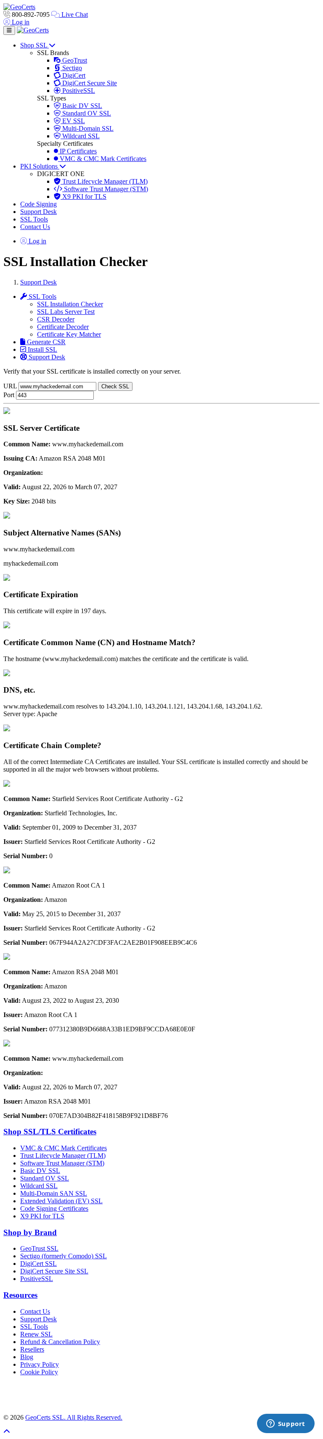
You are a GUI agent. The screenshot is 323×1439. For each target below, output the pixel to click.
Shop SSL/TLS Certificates (49, 1131)
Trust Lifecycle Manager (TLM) (104, 181)
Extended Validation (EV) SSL (61, 1200)
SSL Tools (34, 219)
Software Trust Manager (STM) (105, 188)
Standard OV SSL (86, 113)
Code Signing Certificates (54, 1208)
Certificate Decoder (63, 326)
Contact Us (35, 226)
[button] (161, 1395)
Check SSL (115, 386)
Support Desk (38, 211)
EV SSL (73, 120)
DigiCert (73, 75)
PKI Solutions (39, 166)
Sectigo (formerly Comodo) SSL (63, 1256)
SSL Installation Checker (70, 304)
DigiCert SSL (38, 1263)
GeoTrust (74, 60)
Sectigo (71, 67)
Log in (19, 22)
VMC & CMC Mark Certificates (102, 158)
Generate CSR (45, 341)
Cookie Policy (39, 1372)
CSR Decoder (55, 319)
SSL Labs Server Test (66, 311)
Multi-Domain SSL (87, 128)
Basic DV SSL (81, 105)
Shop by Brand (30, 1232)
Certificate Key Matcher (69, 334)
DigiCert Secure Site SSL (54, 1271)
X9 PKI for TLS (83, 196)
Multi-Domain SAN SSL (53, 1193)
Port (8, 394)
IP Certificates (77, 151)
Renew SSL (36, 1334)
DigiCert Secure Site (89, 83)
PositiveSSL (78, 90)
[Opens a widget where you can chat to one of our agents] (286, 1424)
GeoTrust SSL (39, 1248)
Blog (26, 1356)
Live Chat (74, 14)
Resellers (32, 1349)
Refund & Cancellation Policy (60, 1341)
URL (10, 386)
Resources (20, 1295)
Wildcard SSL (80, 136)
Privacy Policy (39, 1364)
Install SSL (41, 349)
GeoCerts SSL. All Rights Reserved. (73, 1417)
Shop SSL (34, 45)
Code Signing (38, 204)
